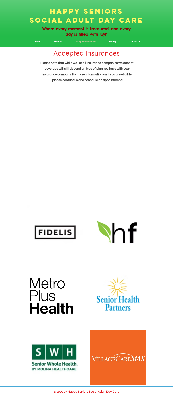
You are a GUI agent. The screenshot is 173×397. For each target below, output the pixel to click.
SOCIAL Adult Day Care (86, 20)
